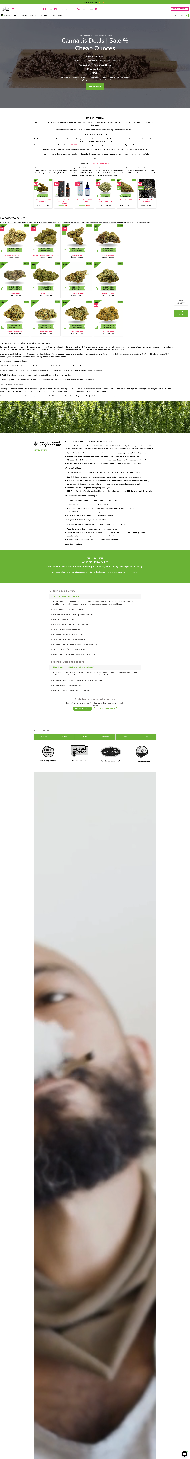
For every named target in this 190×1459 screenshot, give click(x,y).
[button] (171, 15)
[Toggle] (51, 596)
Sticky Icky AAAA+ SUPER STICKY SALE (105, 201)
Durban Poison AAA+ (14, 331)
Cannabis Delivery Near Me (99, 163)
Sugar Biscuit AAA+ (108, 255)
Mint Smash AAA (77, 331)
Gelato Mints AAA (46, 331)
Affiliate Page (41, 15)
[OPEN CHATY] (184, 1454)
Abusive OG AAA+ (46, 293)
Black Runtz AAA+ (108, 293)
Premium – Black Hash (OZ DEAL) (147, 201)
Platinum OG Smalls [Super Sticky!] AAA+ (45, 255)
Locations (56, 15)
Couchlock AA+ (77, 255)
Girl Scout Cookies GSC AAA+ (15, 255)
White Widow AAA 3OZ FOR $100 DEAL (43, 201)
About (24, 15)
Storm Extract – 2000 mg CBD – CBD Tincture (84, 201)
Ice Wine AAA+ (15, 293)
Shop (6, 15)
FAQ (31, 15)
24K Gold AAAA (108, 331)
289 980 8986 (76, 145)
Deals (16, 15)
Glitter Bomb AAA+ (77, 293)
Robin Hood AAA (126, 200)
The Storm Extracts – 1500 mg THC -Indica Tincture (64, 201)
